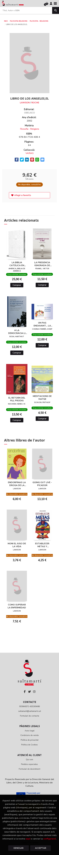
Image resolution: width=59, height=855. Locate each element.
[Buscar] (55, 10)
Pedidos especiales (29, 764)
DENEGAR (18, 848)
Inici (6, 21)
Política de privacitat (29, 740)
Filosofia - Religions (39, 21)
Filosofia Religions (19, 21)
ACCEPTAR (40, 848)
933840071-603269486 (29, 706)
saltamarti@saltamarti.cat (29, 711)
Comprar (16, 285)
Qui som (29, 759)
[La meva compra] (46, 3)
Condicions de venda (29, 735)
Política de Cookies (29, 744)
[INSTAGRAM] (34, 692)
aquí (28, 838)
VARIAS (30, 153)
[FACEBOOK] (25, 692)
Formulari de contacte (29, 716)
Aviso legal (29, 730)
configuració (49, 838)
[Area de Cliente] (51, 3)
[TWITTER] (29, 692)
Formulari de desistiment (29, 769)
